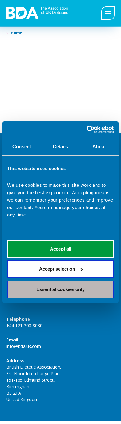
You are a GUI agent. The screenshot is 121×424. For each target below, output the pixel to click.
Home (16, 33)
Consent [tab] (21, 146)
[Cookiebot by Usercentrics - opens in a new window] (87, 130)
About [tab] (99, 146)
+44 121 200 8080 (24, 325)
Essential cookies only (60, 289)
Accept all (60, 248)
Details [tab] (60, 146)
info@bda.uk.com (23, 346)
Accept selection (57, 269)
